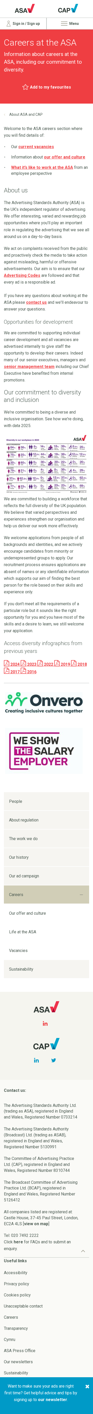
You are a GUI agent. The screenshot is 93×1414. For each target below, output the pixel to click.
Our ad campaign (24, 876)
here (18, 1241)
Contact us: (15, 1090)
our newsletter (52, 1399)
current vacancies (36, 146)
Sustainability (21, 969)
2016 (31, 671)
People (15, 801)
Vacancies (18, 950)
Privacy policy (16, 1283)
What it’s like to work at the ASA (42, 167)
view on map (36, 1223)
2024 (15, 664)
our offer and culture (64, 157)
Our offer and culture (27, 913)
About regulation (23, 820)
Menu (73, 23)
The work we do (23, 838)
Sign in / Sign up (26, 23)
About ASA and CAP (26, 114)
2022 (48, 664)
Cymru (9, 1339)
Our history (19, 857)
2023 (31, 664)
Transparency (16, 1328)
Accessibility (15, 1272)
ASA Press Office (19, 1350)
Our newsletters (18, 1361)
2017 (15, 671)
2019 (65, 664)
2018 (81, 664)
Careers (16, 894)
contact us (36, 302)
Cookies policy (17, 1295)
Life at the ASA (22, 931)
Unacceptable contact (23, 1306)
